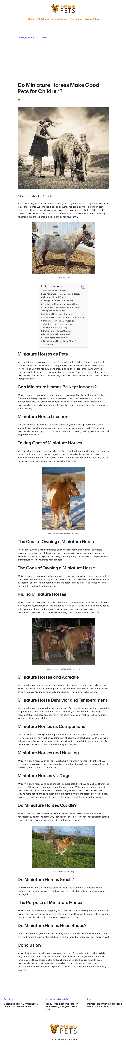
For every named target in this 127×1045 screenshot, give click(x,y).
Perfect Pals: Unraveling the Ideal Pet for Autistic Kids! (104, 1005)
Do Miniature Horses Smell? (56, 334)
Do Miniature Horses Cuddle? (57, 330)
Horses (21, 37)
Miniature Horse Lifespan (54, 297)
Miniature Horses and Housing (57, 324)
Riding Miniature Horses (53, 310)
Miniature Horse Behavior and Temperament (64, 317)
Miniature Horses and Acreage (57, 314)
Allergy (49, 999)
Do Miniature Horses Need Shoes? (59, 341)
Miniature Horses (33, 37)
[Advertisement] (63, 60)
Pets (44, 37)
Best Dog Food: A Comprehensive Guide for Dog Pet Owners (22, 1005)
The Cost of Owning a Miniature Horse (61, 303)
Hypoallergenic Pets (61, 999)
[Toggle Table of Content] (82, 286)
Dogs (6, 999)
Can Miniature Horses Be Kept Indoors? (61, 293)
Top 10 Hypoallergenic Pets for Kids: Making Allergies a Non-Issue (62, 1006)
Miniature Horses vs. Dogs (55, 327)
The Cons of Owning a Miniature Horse (61, 307)
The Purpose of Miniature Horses (59, 337)
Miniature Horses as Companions (59, 320)
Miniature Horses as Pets (54, 290)
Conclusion (48, 344)
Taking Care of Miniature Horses (58, 300)
